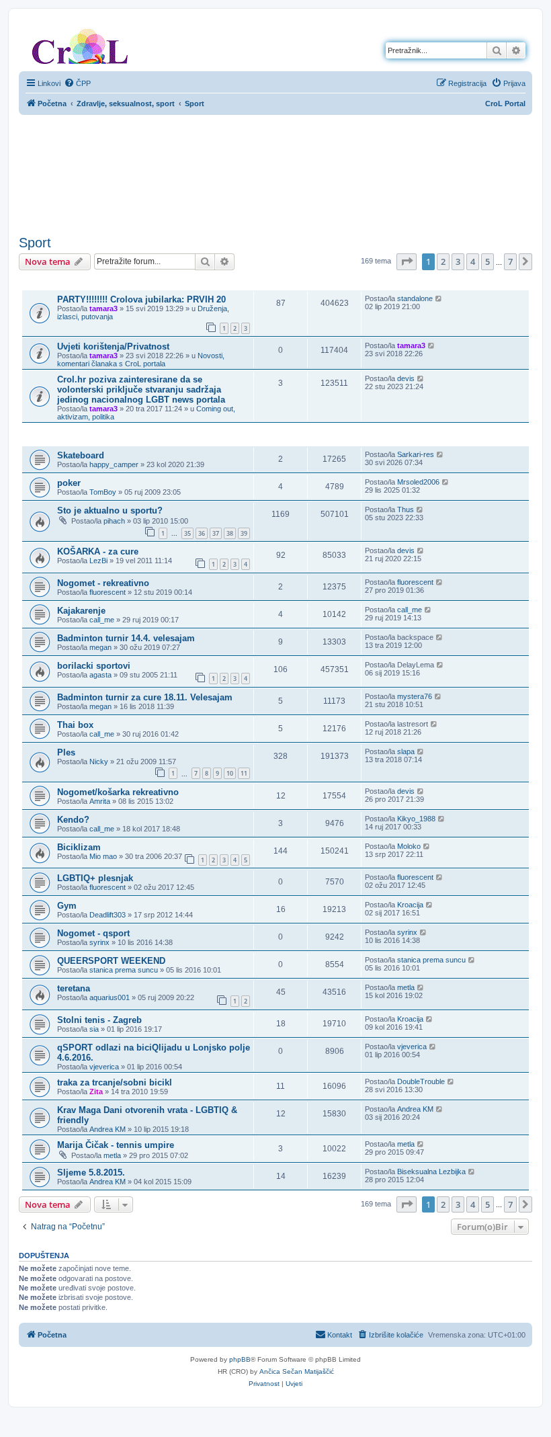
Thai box (75, 725)
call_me (101, 620)
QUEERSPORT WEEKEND (111, 961)
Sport (35, 242)
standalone (415, 298)
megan (100, 647)
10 (229, 773)
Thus (405, 509)
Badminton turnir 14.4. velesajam (126, 638)
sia (94, 1029)
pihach (114, 521)
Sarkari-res (415, 454)
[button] (406, 261)
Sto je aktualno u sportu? (110, 510)
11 (244, 773)
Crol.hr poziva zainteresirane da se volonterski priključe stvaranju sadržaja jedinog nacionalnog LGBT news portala (141, 389)
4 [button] (472, 261)
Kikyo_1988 (416, 819)
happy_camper (113, 464)
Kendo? (73, 820)
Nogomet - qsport (93, 933)
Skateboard (80, 455)
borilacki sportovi (93, 666)
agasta (100, 675)
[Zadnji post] (439, 298)
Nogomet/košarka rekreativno (118, 792)
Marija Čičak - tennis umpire (115, 1145)
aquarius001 (109, 997)
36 (201, 533)
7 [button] (510, 261)
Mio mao (103, 856)
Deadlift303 (107, 915)
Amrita (99, 801)
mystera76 (414, 696)
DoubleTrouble (421, 1081)
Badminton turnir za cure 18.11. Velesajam (144, 697)
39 (244, 533)
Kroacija (410, 905)
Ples (66, 752)
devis (406, 378)
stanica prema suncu (123, 970)
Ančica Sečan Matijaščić (296, 1371)
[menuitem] (77, 83)
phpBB (240, 1359)
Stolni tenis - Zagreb (99, 1020)
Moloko (409, 846)
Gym (67, 906)
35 (187, 533)
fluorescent (107, 592)
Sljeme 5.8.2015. (91, 1172)
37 (215, 533)
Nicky (98, 761)
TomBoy (102, 492)
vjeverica (104, 1067)
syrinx (99, 942)
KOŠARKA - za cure (97, 551)
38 (229, 533)
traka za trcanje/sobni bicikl (114, 1082)
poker (69, 483)
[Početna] (80, 43)
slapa (406, 751)
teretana (73, 988)
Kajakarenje (81, 611)
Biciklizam (79, 847)
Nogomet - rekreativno (103, 583)
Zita (96, 1091)
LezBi (98, 561)
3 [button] (458, 261)
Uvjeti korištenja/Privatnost (113, 346)
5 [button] (487, 261)
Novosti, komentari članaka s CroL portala (140, 360)
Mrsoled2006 (418, 482)
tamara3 (103, 308)
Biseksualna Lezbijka (431, 1171)
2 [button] (443, 261)
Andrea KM (107, 1129)
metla (406, 987)
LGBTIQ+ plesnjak (95, 878)
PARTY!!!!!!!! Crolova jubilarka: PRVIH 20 (141, 299)
